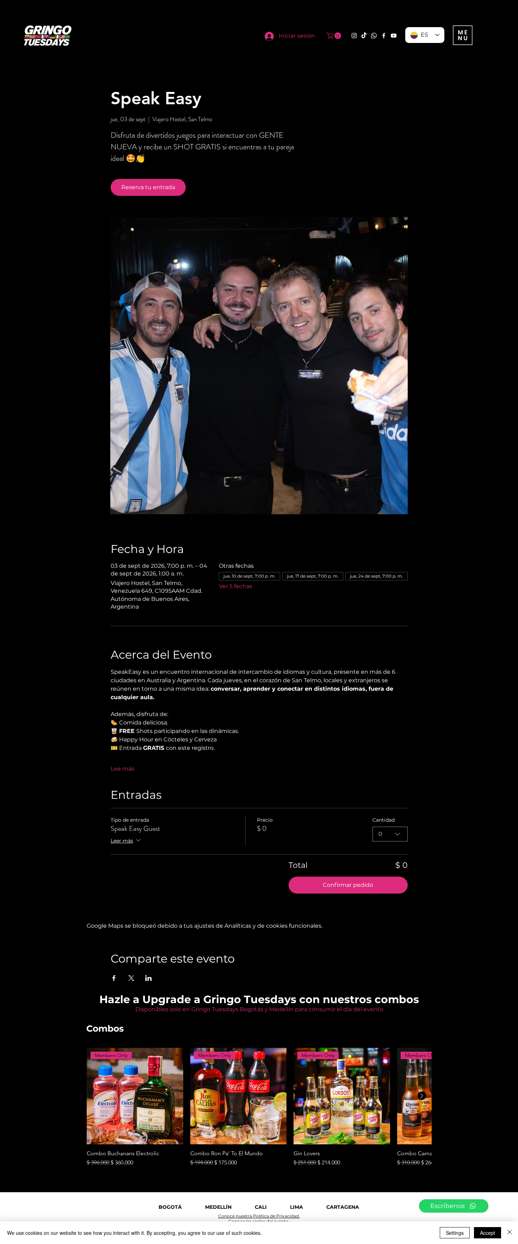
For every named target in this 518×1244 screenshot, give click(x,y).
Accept (487, 1232)
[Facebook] (383, 35)
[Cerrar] (509, 1232)
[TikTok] (364, 35)
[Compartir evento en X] (131, 978)
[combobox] (390, 834)
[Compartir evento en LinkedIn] (148, 978)
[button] (335, 35)
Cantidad (383, 820)
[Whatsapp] (373, 35)
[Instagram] (354, 35)
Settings (455, 1232)
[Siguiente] (422, 1095)
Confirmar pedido (348, 885)
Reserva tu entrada (148, 187)
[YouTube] (393, 35)
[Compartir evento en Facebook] (114, 978)
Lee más (122, 768)
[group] (259, 1107)
